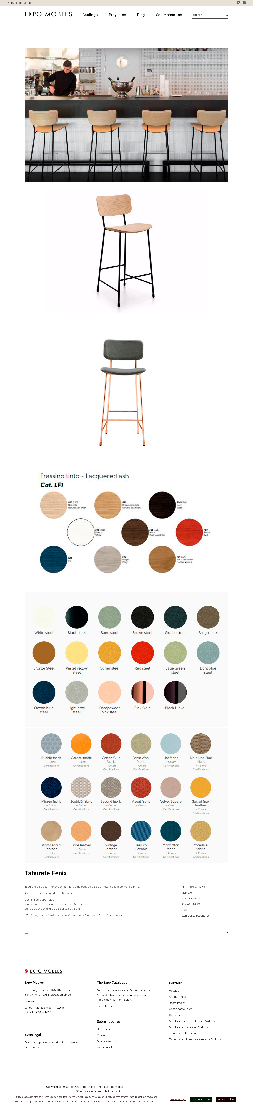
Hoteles (174, 990)
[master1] (126, 251)
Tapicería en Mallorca (182, 1033)
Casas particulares (180, 1009)
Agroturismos (177, 996)
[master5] (126, 659)
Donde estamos (107, 1041)
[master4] (126, 795)
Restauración (177, 1003)
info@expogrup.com (20, 2)
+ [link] (25, 994)
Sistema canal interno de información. (100, 1091)
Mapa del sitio (105, 1047)
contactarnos (135, 995)
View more (149, 1101)
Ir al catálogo (105, 1006)
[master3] (126, 387)
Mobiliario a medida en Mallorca (189, 1027)
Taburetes (203, 915)
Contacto (103, 1035)
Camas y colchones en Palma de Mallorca (195, 1039)
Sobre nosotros (107, 1029)
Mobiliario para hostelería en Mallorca (192, 1021)
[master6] (126, 523)
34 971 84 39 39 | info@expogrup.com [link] (49, 994)
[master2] (126, 115)
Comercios (176, 1015)
